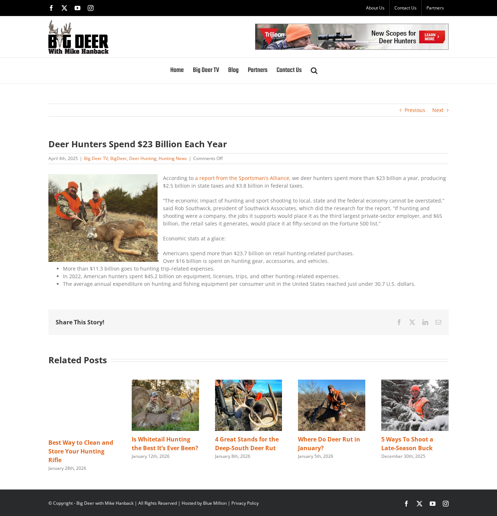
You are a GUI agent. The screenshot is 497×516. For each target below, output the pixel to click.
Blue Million (215, 503)
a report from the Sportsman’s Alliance (241, 178)
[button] (314, 70)
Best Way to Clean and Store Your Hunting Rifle (80, 451)
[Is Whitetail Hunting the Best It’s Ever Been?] (165, 383)
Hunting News (173, 158)
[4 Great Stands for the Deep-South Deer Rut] (248, 383)
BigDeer (118, 158)
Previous (415, 110)
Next (438, 110)
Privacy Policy (245, 503)
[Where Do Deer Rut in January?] (331, 383)
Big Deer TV (96, 158)
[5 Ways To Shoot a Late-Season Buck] (415, 383)
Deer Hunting (142, 158)
